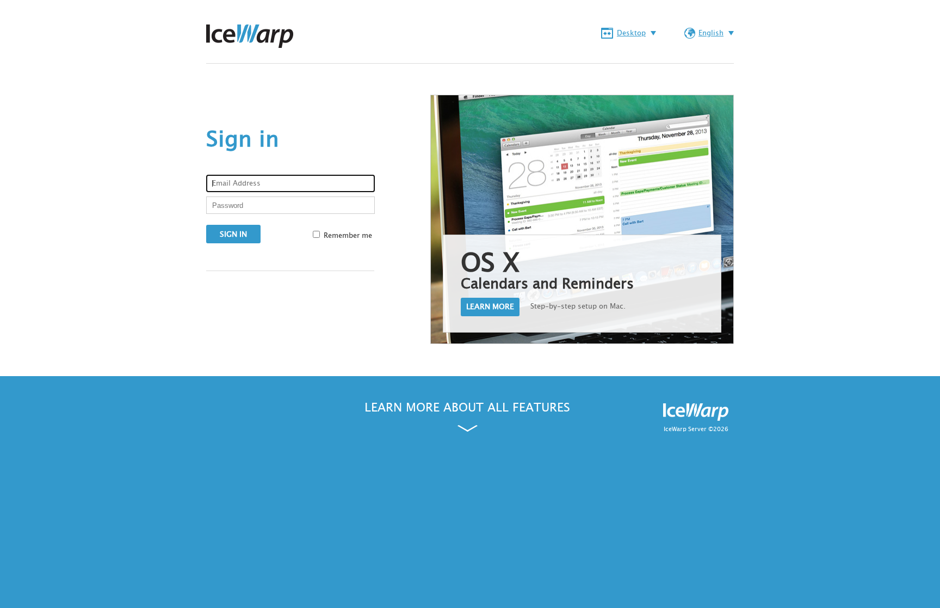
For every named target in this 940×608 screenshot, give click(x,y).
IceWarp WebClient (249, 36)
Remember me (348, 235)
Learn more (490, 306)
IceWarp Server (685, 429)
